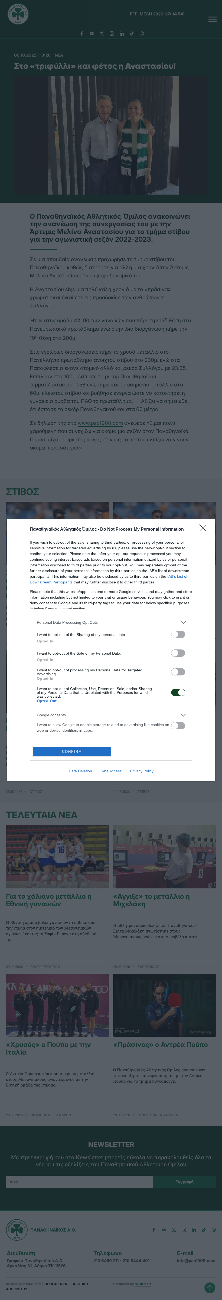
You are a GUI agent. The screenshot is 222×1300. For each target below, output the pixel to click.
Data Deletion (80, 771)
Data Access (111, 771)
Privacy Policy (142, 771)
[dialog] (111, 650)
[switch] (178, 634)
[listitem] (111, 622)
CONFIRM (72, 752)
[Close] (205, 529)
